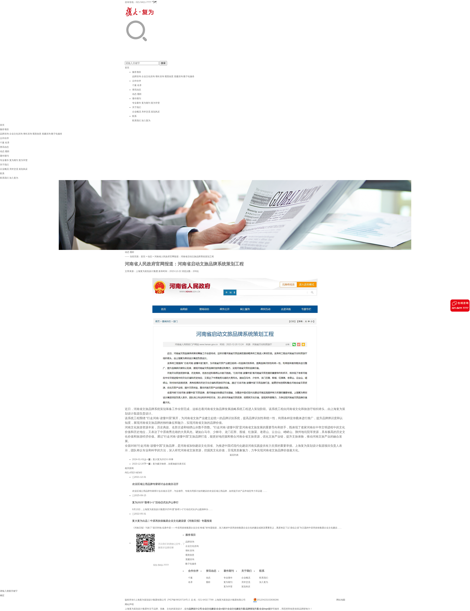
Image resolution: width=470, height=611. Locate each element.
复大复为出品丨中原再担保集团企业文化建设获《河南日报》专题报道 (172, 520)
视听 (139, 94)
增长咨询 (159, 76)
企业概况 (136, 111)
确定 (2, 595)
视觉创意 (169, 76)
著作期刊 (136, 98)
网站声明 (129, 604)
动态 (134, 94)
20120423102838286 (268, 600)
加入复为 (146, 120)
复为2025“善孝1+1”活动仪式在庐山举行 (155, 502)
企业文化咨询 (148, 76)
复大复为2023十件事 (163, 459)
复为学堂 (155, 103)
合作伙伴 (136, 81)
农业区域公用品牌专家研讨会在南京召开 (155, 484)
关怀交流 (146, 111)
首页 (127, 67)
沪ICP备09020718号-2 (178, 600)
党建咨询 (178, 76)
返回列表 (234, 455)
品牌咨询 (136, 76)
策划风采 (155, 111)
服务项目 (136, 72)
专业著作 (136, 103)
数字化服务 (188, 76)
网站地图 (340, 600)
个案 (134, 85)
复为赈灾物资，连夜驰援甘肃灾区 (169, 464)
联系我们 (136, 120)
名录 (139, 85)
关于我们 (136, 107)
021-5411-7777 (143, 2)
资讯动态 (136, 89)
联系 (134, 116)
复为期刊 (146, 103)
